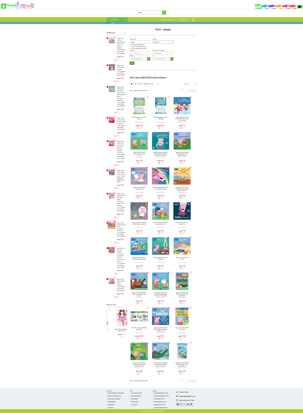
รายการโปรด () (184, 20)
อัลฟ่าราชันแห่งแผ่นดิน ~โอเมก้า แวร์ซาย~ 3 (117, 330)
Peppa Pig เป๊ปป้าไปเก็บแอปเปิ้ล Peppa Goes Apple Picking (182, 153)
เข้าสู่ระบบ (165, 20)
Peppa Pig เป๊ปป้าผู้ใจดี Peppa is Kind (139, 188)
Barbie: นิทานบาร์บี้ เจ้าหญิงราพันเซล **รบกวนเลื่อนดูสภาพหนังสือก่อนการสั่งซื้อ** (121, 43)
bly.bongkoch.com (159, 399)
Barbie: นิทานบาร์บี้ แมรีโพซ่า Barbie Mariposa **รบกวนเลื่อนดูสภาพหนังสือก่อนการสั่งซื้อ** (121, 257)
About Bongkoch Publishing (116, 393)
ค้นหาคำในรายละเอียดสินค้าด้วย (137, 44)
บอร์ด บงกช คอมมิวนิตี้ (136, 393)
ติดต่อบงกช (110, 407)
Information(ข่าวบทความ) (114, 396)
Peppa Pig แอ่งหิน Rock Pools (182, 258)
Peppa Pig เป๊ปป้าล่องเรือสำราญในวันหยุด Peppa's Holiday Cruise (161, 329)
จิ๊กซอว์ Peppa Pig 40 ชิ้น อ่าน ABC (139, 118)
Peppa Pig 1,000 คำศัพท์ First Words (182, 328)
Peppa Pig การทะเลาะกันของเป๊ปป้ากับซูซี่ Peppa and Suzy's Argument (160, 294)
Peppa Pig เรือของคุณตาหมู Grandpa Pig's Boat (139, 258)
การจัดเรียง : (140, 84)
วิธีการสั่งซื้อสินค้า (112, 402)
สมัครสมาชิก (171, 20)
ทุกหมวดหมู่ (156, 42)
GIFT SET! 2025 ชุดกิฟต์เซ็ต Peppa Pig (139, 328)
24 (188, 84)
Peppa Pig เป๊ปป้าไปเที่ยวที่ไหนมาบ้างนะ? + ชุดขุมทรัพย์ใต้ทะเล (182, 364)
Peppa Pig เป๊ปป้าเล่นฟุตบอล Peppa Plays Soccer (139, 153)
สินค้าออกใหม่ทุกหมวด (136, 396)
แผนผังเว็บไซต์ (111, 405)
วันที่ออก (131, 56)
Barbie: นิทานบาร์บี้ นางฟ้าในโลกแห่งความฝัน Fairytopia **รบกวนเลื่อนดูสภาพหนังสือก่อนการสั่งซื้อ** (121, 96)
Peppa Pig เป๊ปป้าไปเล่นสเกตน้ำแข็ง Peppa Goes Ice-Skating (182, 118)
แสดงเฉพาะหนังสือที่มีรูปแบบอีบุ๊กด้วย (139, 46)
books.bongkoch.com (160, 402)
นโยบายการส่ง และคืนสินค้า (114, 399)
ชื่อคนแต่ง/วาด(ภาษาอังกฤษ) (158, 50)
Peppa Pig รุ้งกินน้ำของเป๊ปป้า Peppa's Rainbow (160, 188)
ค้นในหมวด (155, 39)
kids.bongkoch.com (159, 405)
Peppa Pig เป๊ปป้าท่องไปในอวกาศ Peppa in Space (139, 223)
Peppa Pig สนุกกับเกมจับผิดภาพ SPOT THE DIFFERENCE (182, 294)
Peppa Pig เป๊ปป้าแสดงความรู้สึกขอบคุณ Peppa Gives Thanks (182, 188)
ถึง (153, 56)
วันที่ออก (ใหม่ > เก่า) (148, 84)
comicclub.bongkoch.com (161, 396)
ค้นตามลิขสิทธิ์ (134, 399)
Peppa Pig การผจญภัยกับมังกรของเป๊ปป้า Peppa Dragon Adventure (161, 364)
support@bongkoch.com (187, 396)
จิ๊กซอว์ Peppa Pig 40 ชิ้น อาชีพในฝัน (160, 118)
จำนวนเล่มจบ (132, 50)
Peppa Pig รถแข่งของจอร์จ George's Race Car (160, 223)
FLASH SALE (134, 405)
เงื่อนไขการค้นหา (133, 39)
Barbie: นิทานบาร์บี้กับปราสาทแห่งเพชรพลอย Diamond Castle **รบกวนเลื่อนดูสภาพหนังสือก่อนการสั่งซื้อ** (121, 282)
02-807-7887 (183, 392)
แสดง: (185, 84)
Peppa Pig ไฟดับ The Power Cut (182, 223)
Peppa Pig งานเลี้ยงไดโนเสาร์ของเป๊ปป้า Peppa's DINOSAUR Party (139, 364)
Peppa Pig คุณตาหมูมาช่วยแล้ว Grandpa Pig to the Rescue (139, 294)
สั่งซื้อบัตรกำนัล (134, 402)
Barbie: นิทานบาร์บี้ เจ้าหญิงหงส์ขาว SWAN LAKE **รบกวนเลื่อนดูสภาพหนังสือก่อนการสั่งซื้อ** (121, 148)
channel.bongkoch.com (160, 407)
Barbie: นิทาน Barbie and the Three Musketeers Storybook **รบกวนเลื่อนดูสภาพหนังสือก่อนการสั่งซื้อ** (121, 202)
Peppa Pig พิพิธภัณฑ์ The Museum (161, 258)
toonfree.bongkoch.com (161, 393)
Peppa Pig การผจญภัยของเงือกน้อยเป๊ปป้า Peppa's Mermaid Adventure (160, 153)
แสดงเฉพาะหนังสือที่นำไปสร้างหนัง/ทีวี (139, 48)
